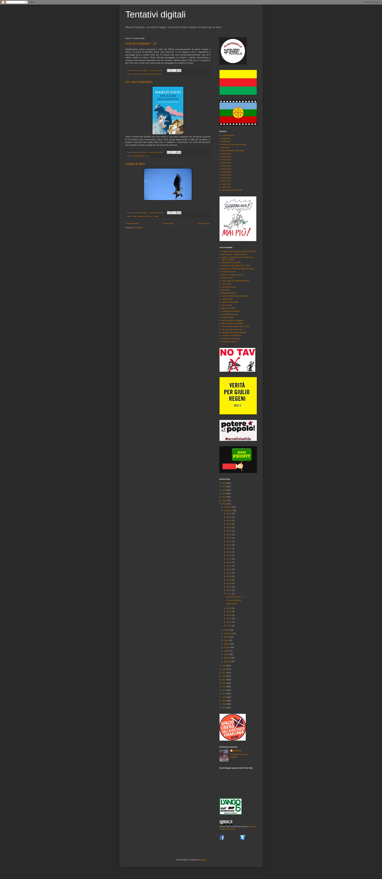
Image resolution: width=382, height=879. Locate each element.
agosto (227, 637)
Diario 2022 (226, 166)
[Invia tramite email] (168, 70)
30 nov (229, 513)
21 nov (229, 545)
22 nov (229, 541)
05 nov (229, 612)
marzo (227, 654)
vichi (147, 156)
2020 (224, 504)
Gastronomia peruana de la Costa (235, 326)
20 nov (229, 548)
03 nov (229, 619)
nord (151, 216)
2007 (224, 708)
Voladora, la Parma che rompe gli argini (238, 269)
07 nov (229, 594)
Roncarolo (226, 148)
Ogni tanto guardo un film (232, 190)
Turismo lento (227, 299)
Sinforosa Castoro (229, 342)
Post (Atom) (138, 228)
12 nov (229, 576)
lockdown (150, 74)
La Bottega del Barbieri (231, 311)
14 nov (229, 569)
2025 (224, 487)
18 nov (229, 555)
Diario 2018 (226, 178)
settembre (228, 634)
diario (144, 74)
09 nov (229, 587)
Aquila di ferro (135, 164)
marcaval (237, 751)
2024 (224, 490)
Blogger (203, 860)
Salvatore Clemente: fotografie (234, 332)
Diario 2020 (226, 172)
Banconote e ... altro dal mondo (234, 254)
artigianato (141, 216)
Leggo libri (226, 138)
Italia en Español (228, 308)
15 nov (229, 566)
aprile (226, 651)
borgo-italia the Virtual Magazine (235, 296)
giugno (227, 644)
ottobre (227, 630)
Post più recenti (132, 223)
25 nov (229, 531)
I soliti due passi (228, 135)
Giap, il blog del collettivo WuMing (235, 281)
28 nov (229, 520)
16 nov (229, 562)
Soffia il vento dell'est (230, 302)
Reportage (226, 141)
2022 (224, 497)
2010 (224, 697)
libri (143, 156)
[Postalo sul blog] (171, 70)
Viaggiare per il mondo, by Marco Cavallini (239, 251)
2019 (224, 666)
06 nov (229, 608)
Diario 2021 (226, 169)
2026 (224, 483)
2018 (224, 669)
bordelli (134, 156)
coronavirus (136, 74)
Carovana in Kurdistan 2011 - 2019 (236, 266)
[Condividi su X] (174, 70)
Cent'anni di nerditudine (231, 335)
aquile (134, 216)
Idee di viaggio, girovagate (232, 323)
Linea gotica (227, 284)
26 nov (229, 528)
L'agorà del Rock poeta (231, 339)
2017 (224, 673)
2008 (224, 704)
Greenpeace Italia (229, 287)
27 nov (229, 524)
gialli (139, 156)
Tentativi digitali (155, 14)
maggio (227, 647)
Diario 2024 (226, 160)
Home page (168, 223)
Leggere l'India (228, 317)
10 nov (229, 583)
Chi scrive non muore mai (232, 329)
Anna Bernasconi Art (230, 314)
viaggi (156, 216)
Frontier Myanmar (229, 272)
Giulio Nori (226, 290)
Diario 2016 (226, 184)
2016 (224, 676)
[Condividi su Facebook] (176, 70)
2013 (224, 687)
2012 (224, 690)
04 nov (229, 615)
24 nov (229, 535)
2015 (224, 680)
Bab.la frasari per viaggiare (233, 320)
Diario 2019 (226, 175)
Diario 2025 (226, 157)
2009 (224, 701)
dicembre (228, 507)
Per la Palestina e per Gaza (233, 151)
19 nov (229, 552)
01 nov (229, 626)
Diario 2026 (226, 154)
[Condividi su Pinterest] (179, 70)
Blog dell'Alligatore (229, 293)
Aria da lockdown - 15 (141, 43)
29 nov (229, 517)
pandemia (157, 74)
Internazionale (227, 278)
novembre (228, 511)
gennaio (227, 661)
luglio (226, 640)
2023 (224, 494)
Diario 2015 (226, 187)
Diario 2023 (226, 163)
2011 (224, 694)
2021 (224, 501)
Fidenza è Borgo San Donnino (234, 144)
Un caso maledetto (138, 82)
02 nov (229, 622)
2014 (224, 683)
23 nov (229, 538)
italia (147, 216)
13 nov (229, 573)
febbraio (227, 658)
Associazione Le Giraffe (231, 263)
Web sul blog (227, 305)
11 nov (229, 580)
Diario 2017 (226, 181)
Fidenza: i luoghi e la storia (232, 275)
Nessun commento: (156, 70)
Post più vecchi (203, 223)
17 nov (229, 559)
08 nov (229, 590)
